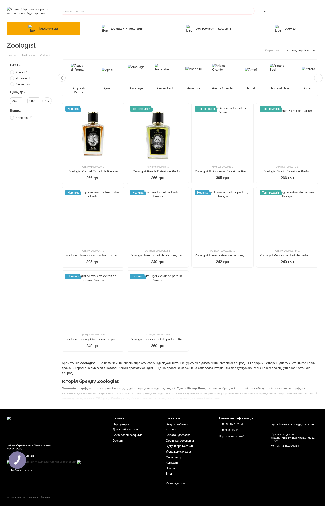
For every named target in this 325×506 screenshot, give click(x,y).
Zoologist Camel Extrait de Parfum (93, 171)
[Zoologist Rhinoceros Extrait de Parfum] (222, 133)
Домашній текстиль (127, 28)
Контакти (172, 462)
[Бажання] (291, 11)
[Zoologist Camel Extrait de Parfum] (92, 133)
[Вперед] (318, 78)
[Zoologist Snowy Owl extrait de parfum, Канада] (92, 301)
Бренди (290, 28)
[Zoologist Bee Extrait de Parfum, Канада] (157, 217)
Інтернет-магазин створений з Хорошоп (29, 497)
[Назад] (62, 78)
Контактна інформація (285, 445)
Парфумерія (48, 28)
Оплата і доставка (178, 435)
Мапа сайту (173, 457)
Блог (169, 473)
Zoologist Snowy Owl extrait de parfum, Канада (99, 339)
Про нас (171, 468)
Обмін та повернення (180, 440)
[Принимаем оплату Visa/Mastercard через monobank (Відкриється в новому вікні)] (41, 461)
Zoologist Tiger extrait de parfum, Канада (159, 339)
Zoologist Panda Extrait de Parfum (157, 171)
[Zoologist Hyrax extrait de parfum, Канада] (222, 217)
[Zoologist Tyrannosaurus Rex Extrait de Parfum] (92, 217)
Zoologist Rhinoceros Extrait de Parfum (223, 171)
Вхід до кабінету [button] (177, 424)
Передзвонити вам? (231, 436)
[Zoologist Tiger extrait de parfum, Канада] (157, 301)
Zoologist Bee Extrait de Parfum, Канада (159, 255)
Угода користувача (178, 451)
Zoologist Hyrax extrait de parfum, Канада (225, 255)
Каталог (171, 429)
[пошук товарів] (251, 11)
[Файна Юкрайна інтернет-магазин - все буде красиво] (29, 426)
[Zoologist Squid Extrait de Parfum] (287, 133)
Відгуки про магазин (179, 446)
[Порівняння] (280, 11)
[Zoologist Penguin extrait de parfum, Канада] (287, 217)
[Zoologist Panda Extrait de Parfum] (157, 133)
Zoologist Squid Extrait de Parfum (287, 171)
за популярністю (298, 50)
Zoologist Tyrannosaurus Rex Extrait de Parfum (99, 255)
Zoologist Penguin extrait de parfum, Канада (291, 255)
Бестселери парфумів (213, 28)
